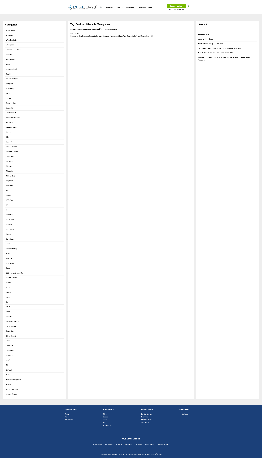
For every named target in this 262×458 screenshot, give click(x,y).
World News (10, 30)
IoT (7, 210)
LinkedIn (185, 414)
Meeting (9, 166)
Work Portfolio (11, 40)
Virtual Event (10, 60)
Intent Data (10, 220)
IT (7, 205)
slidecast (9, 123)
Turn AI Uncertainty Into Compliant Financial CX (215, 53)
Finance (9, 258)
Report (8, 132)
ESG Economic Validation (15, 273)
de (7, 302)
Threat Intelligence (12, 79)
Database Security (12, 321)
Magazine (9, 181)
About (67, 414)
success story (11, 103)
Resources (109, 7)
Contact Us (145, 423)
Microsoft (9, 161)
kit (7, 190)
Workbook (9, 35)
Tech (8, 93)
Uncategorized (11, 69)
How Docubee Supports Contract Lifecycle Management (93, 29)
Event (8, 268)
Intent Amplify (152, 454)
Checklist (9, 346)
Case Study (10, 351)
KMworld (9, 186)
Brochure (9, 355)
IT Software (10, 200)
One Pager (10, 156)
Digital (8, 292)
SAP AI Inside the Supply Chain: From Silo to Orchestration (220, 48)
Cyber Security (11, 326)
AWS (8, 375)
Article (8, 385)
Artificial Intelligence (13, 380)
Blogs (105, 414)
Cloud (8, 341)
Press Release (11, 147)
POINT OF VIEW (12, 152)
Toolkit (8, 74)
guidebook (10, 239)
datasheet (10, 317)
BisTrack (9, 370)
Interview (9, 215)
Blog (7, 365)
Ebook (8, 287)
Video (8, 64)
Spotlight (9, 108)
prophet (9, 142)
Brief (8, 360)
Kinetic (8, 195)
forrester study (11, 249)
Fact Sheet (10, 263)
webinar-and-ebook (13, 50)
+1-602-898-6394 (178, 9)
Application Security (13, 389)
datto (8, 312)
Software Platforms (13, 118)
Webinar (9, 55)
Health (8, 234)
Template (9, 84)
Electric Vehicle (11, 278)
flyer (8, 253)
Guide (8, 244)
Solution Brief (11, 113)
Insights (120, 7)
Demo (8, 297)
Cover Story (10, 331)
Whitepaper (10, 45)
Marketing (9, 171)
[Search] (101, 7)
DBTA (8, 307)
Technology (130, 7)
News (67, 417)
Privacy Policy (146, 420)
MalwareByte (11, 176)
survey (8, 98)
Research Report (12, 127)
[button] (207, 28)
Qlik (7, 137)
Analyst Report (11, 394)
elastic (8, 283)
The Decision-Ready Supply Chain (210, 44)
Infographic (10, 229)
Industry (151, 7)
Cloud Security (11, 336)
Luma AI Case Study (205, 39)
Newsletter (142, 7)
